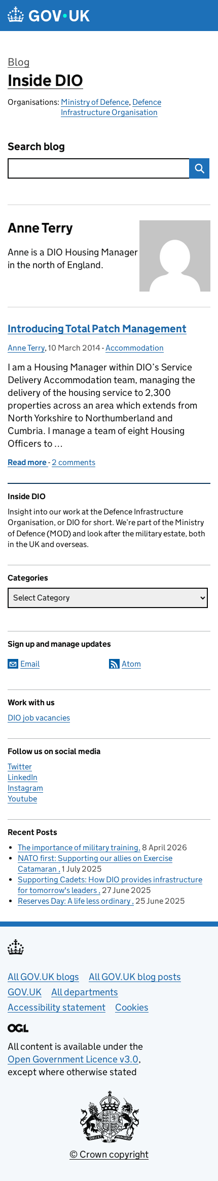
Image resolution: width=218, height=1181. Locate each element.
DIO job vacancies (39, 718)
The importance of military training (78, 847)
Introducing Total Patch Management (97, 328)
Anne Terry (26, 348)
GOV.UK (25, 992)
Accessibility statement (56, 1007)
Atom (131, 664)
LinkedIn (23, 777)
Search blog (36, 146)
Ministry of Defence (95, 102)
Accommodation (134, 348)
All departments (84, 992)
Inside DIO (45, 80)
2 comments (73, 462)
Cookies (132, 1007)
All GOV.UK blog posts (135, 977)
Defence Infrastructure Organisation (111, 107)
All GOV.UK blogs (43, 977)
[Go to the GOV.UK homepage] (49, 15)
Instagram (25, 788)
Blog (18, 62)
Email (30, 664)
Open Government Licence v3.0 (73, 1059)
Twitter (20, 766)
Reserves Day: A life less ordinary (75, 901)
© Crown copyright (109, 1154)
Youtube (22, 798)
